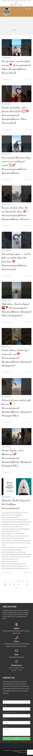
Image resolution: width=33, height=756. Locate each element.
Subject (5, 719)
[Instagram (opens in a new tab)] (14, 5)
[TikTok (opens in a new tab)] (20, 5)
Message (5, 726)
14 (22, 581)
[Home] (2, 30)
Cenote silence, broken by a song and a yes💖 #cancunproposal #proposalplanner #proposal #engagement (16, 357)
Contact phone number (9, 712)
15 (27, 581)
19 (18, 585)
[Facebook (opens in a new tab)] (12, 5)
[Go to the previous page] (5, 581)
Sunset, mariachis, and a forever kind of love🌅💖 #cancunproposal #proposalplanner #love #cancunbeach (15, 115)
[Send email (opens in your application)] (17, 5)
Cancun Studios (16, 751)
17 (9, 585)
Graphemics (24, 752)
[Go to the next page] (16, 588)
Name (4, 699)
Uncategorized (6, 57)
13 (18, 581)
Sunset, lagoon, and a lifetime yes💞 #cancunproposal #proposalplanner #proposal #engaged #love (16, 458)
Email (4, 706)
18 (14, 585)
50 (27, 585)
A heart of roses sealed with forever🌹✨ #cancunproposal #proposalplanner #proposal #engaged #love (16, 408)
